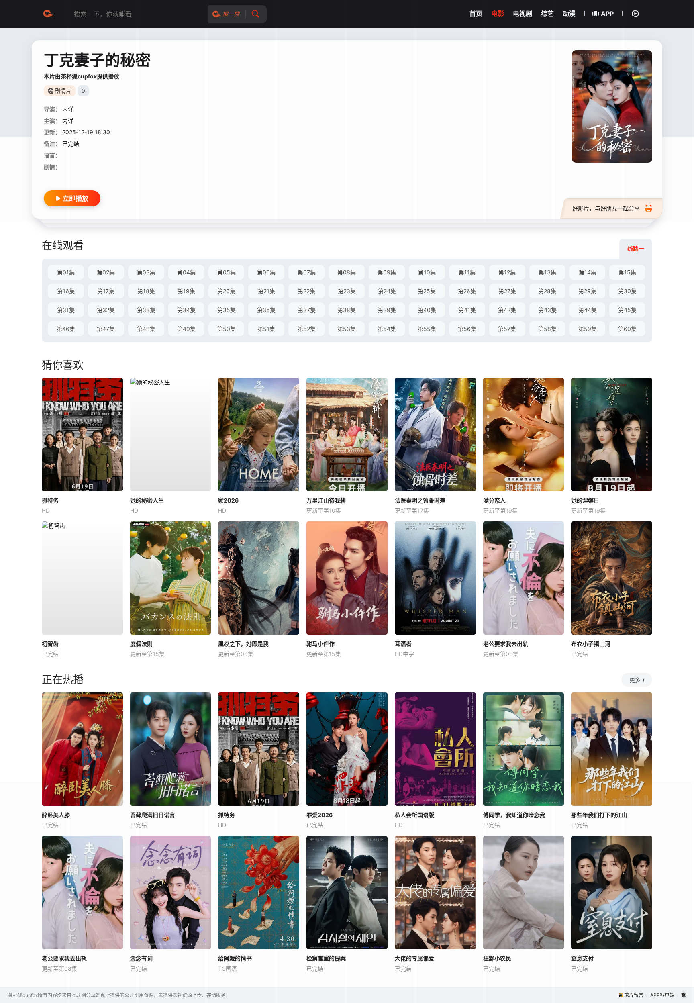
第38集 (346, 309)
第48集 (146, 328)
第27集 (507, 291)
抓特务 (50, 500)
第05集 (226, 272)
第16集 (66, 291)
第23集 (347, 291)
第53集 (346, 328)
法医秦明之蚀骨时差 (420, 500)
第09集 (387, 272)
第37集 (307, 309)
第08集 (346, 272)
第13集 (547, 272)
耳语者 (403, 643)
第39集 (387, 309)
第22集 (306, 291)
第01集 (66, 272)
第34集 (186, 309)
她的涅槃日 (585, 500)
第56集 (467, 328)
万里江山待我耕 (326, 500)
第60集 (627, 328)
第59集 (587, 328)
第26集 (467, 291)
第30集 (627, 291)
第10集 (427, 272)
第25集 (427, 291)
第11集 (467, 272)
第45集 (627, 309)
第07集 (307, 272)
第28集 (547, 291)
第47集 (106, 328)
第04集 (186, 272)
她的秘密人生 (147, 500)
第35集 (226, 309)
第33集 (146, 309)
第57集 (507, 328)
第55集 (427, 328)
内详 (67, 109)
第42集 (507, 309)
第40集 (427, 309)
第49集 (186, 328)
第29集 (587, 291)
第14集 (587, 272)
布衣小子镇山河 (590, 643)
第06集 (266, 272)
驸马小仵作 (320, 643)
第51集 (266, 328)
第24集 (387, 291)
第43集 (547, 309)
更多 (635, 679)
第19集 (186, 291)
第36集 (266, 309)
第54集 (387, 328)
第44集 (587, 309)
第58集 (547, 328)
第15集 (627, 272)
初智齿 (50, 643)
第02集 (106, 272)
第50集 (226, 328)
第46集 (66, 328)
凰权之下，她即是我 (243, 643)
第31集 (66, 309)
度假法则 (141, 643)
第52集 (307, 328)
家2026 (228, 500)
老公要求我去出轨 (505, 643)
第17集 (105, 291)
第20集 (226, 291)
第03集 (146, 272)
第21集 (266, 291)
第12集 (507, 272)
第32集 (106, 309)
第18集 (146, 291)
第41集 (467, 309)
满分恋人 (494, 500)
